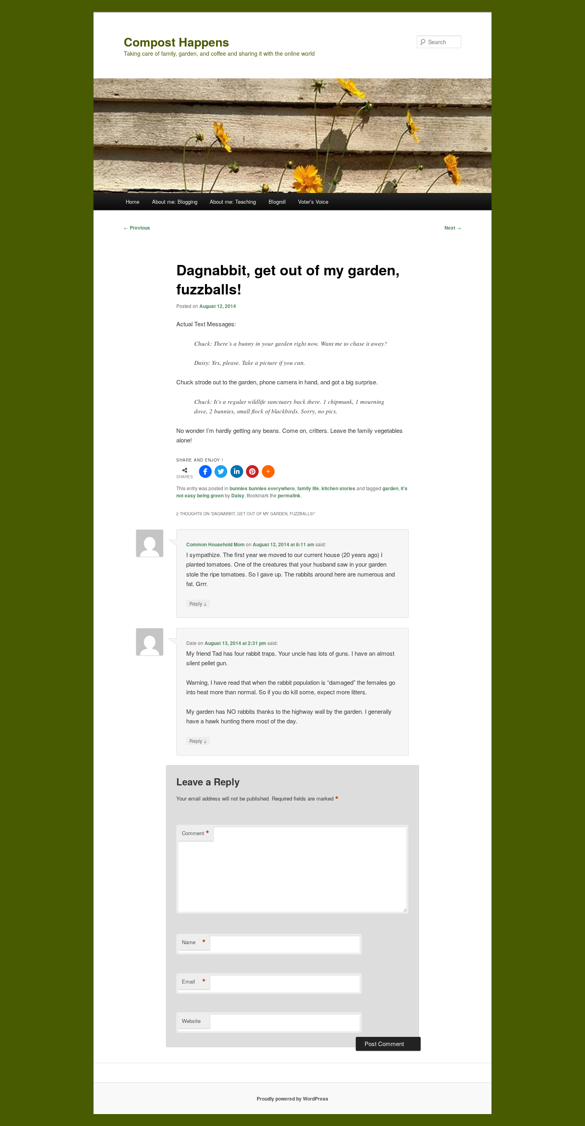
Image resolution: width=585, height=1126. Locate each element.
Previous (137, 227)
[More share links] (268, 471)
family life (308, 488)
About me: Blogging (174, 201)
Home (132, 201)
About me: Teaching (233, 201)
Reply (198, 603)
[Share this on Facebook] (205, 471)
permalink (289, 495)
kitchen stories (338, 488)
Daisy (237, 495)
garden (390, 488)
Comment (195, 833)
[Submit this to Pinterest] (252, 471)
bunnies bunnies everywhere (262, 488)
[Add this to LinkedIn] (236, 471)
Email (194, 981)
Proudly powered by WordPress (292, 1098)
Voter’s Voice (313, 201)
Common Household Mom (215, 544)
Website (191, 1021)
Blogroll (277, 201)
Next (453, 227)
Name (194, 942)
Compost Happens (176, 41)
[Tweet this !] (220, 471)
